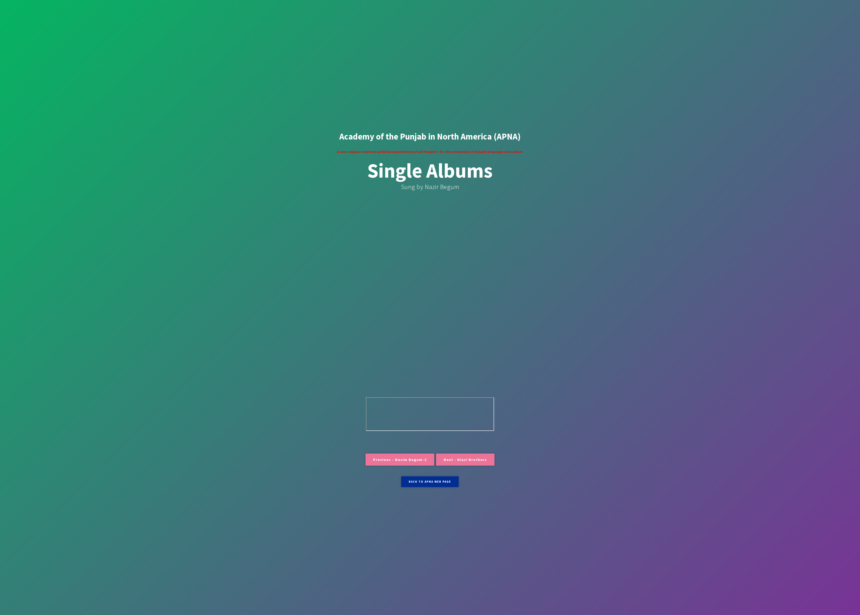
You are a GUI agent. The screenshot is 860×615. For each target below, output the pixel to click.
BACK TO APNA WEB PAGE (430, 481)
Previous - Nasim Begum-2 (400, 459)
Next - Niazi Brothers (465, 459)
